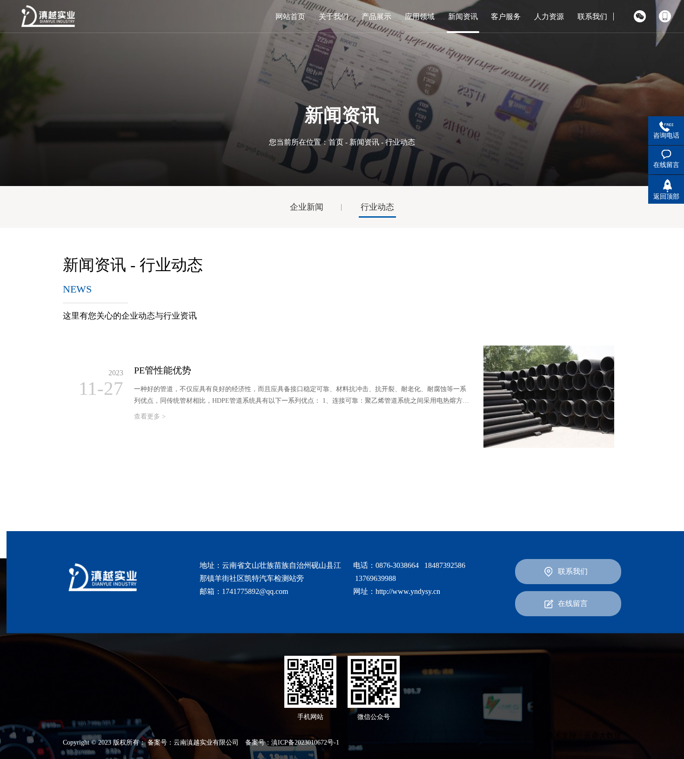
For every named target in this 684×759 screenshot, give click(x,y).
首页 (336, 142)
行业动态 (377, 207)
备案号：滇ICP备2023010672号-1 (292, 742)
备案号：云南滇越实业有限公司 (193, 742)
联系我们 (573, 571)
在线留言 (573, 603)
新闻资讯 (364, 142)
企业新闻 (306, 207)
